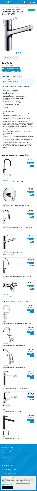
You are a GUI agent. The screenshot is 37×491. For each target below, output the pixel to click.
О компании (5, 452)
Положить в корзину (11, 68)
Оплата (14, 449)
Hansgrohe (24, 7)
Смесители (4, 7)
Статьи (9, 449)
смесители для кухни (19, 301)
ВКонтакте (4, 460)
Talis (10, 82)
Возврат (27, 449)
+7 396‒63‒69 (9, 469)
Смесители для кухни (14, 7)
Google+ (21, 460)
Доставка (20, 449)
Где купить (13, 452)
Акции (3, 449)
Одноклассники (13, 460)
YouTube (28, 460)
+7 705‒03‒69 (9, 474)
